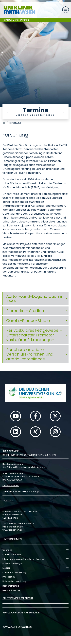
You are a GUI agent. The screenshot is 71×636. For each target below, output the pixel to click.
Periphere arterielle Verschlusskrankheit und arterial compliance (29, 354)
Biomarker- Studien (25, 310)
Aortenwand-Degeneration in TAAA (35, 299)
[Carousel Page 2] (2, 54)
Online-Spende (10, 485)
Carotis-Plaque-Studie (28, 320)
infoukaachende (12, 526)
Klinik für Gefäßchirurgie (16, 19)
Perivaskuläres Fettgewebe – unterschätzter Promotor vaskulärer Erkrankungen (34, 335)
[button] (7, 111)
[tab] (35, 298)
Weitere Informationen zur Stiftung (20, 491)
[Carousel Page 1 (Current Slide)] (2, 52)
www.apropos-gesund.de (21, 612)
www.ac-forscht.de (17, 627)
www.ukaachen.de (12, 529)
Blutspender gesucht (17, 598)
